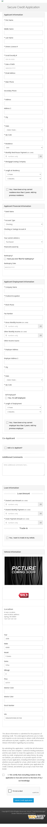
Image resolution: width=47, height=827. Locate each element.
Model (6, 652)
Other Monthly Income (15, 331)
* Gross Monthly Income (16, 322)
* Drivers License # (11, 47)
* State (6, 126)
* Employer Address (11, 349)
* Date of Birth (9, 64)
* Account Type (9, 220)
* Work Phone (9, 305)
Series (6, 661)
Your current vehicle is (12, 238)
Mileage (7, 670)
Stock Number (9, 705)
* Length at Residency (12, 170)
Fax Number (8, 314)
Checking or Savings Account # (15, 229)
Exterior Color (9, 688)
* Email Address (9, 73)
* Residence (8, 144)
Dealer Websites (17, 813)
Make (6, 644)
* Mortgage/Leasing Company (15, 162)
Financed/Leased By (11, 247)
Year (5, 635)
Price (6, 679)
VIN (5, 714)
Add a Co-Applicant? (14, 448)
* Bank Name (9, 211)
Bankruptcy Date (10, 263)
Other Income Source (11, 341)
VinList (33, 813)
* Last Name (8, 38)
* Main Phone (9, 82)
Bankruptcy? (8, 256)
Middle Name (9, 29)
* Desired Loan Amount (16, 500)
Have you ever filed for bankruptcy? (20, 259)
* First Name (8, 20)
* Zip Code (8, 135)
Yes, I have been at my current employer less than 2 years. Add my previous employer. (22, 425)
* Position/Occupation (12, 296)
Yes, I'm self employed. (17, 398)
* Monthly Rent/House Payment (18, 152)
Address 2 (7, 108)
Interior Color (8, 697)
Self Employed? (10, 395)
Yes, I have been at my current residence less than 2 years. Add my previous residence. (22, 192)
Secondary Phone (10, 91)
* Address (7, 99)
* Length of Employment (13, 403)
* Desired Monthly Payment (17, 510)
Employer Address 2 (11, 358)
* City (6, 117)
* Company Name (10, 287)
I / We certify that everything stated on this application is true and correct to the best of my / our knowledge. (24, 778)
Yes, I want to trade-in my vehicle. (22, 538)
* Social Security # (10, 55)
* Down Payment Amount (16, 519)
